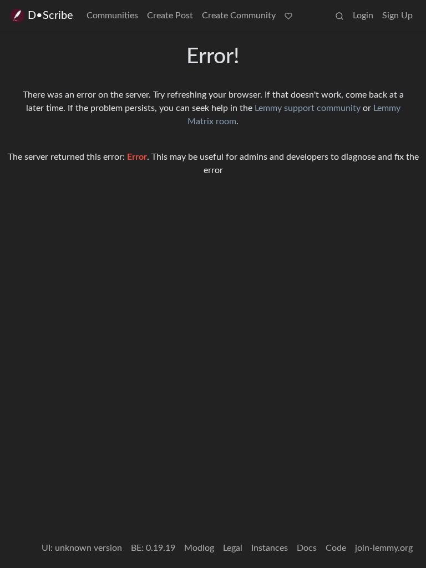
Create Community (239, 15)
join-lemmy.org (384, 548)
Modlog (199, 548)
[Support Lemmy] (288, 15)
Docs (307, 548)
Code (336, 548)
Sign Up (397, 15)
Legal (232, 548)
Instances (269, 548)
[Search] (339, 15)
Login (363, 15)
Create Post (170, 15)
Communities (112, 15)
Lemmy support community (308, 108)
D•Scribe (50, 15)
